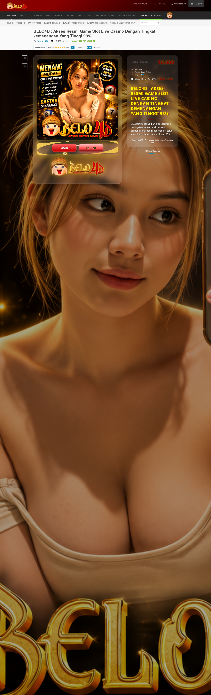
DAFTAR (91, 147)
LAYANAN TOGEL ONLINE (73, 23)
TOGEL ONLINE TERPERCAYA (122, 23)
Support (97, 47)
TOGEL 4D (21, 23)
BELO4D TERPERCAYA (154, 79)
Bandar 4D (42, 41)
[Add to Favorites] (25, 58)
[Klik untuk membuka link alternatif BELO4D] (77, 99)
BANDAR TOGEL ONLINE (97, 23)
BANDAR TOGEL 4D (52, 23)
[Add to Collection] (25, 66)
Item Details (40, 47)
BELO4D (10, 23)
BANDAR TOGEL (34, 23)
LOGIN (64, 147)
